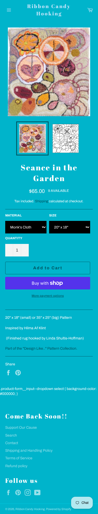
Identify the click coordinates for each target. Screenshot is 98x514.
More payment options (48, 296)
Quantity (13, 238)
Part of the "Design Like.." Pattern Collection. (41, 348)
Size (52, 215)
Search (11, 435)
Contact (11, 443)
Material (13, 215)
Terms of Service (18, 458)
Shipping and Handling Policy (29, 450)
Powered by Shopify (58, 509)
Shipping (41, 201)
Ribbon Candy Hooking (49, 10)
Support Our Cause (21, 427)
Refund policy (16, 466)
